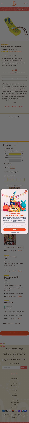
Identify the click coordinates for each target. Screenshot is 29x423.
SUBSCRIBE (15, 229)
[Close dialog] (26, 191)
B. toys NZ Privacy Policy (15, 232)
